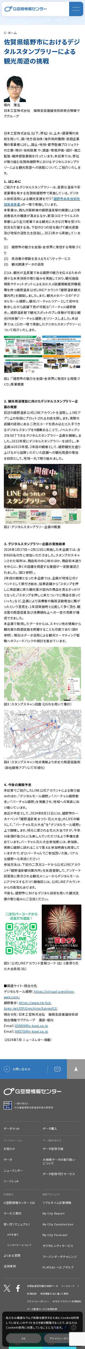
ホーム (12, 32)
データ (8, 1159)
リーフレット (11, 1181)
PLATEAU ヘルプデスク (58, 1267)
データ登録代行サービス (59, 1174)
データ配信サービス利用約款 (42, 1309)
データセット (12, 1128)
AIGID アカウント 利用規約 (67, 1301)
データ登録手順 (53, 1149)
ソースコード (68, 1286)
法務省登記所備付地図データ (42, 1286)
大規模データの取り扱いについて (59, 1161)
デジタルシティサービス (58, 1246)
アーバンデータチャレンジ (60, 1257)
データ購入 (50, 1128)
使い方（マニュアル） (17, 1224)
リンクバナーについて (19, 1245)
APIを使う (13, 1234)
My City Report (54, 1213)
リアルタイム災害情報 (57, 1203)
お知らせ (9, 1149)
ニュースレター (13, 1170)
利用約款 (32, 1294)
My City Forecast (55, 1235)
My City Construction (58, 1224)
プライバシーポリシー (38, 1301)
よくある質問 (12, 1255)
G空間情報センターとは (19, 1203)
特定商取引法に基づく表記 (54, 1294)
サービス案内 (13, 1213)
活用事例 (10, 1266)
